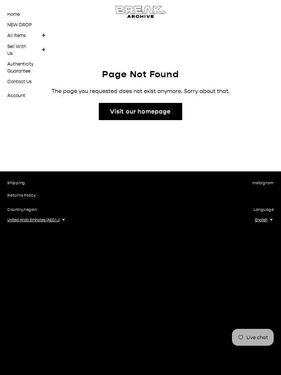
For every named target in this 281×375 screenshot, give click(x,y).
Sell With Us (16, 50)
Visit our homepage (140, 111)
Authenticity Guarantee (20, 68)
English (261, 220)
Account (16, 95)
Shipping (16, 183)
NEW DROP (19, 24)
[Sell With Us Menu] (46, 50)
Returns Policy (21, 195)
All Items (16, 35)
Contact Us (19, 81)
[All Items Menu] (46, 35)
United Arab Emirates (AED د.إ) (33, 220)
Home (13, 14)
